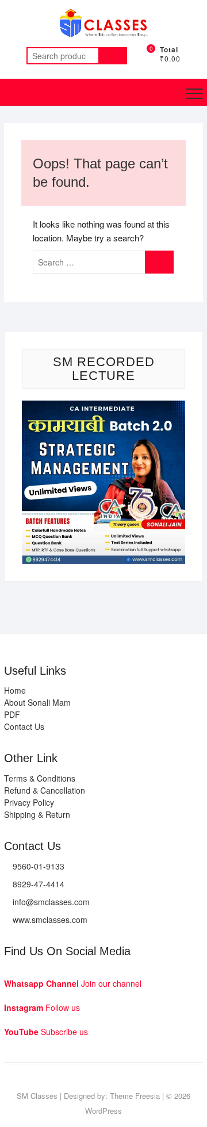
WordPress (103, 1110)
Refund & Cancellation (44, 790)
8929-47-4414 (38, 884)
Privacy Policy (29, 802)
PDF (12, 714)
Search (112, 55)
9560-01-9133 (38, 866)
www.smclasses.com (50, 919)
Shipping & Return (37, 814)
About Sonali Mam (37, 702)
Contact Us (24, 726)
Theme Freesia (135, 1095)
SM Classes (37, 1095)
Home (15, 690)
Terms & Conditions (39, 778)
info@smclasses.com (51, 901)
